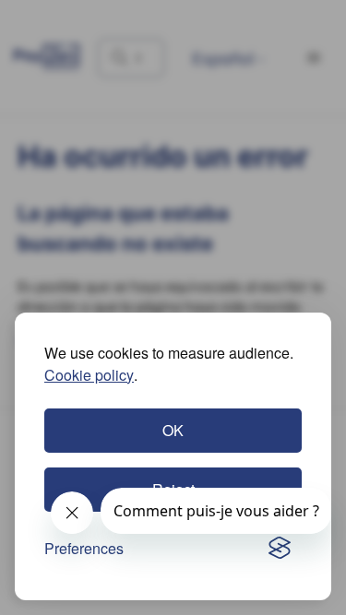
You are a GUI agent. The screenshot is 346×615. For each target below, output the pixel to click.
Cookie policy (89, 374)
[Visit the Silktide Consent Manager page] (279, 548)
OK (173, 430)
